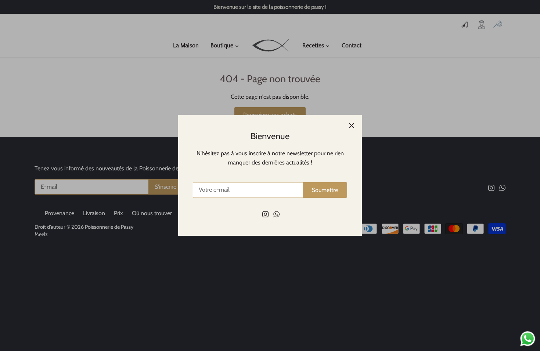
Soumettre (325, 190)
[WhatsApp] (276, 214)
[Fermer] (351, 125)
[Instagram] (265, 214)
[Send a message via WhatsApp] (527, 338)
